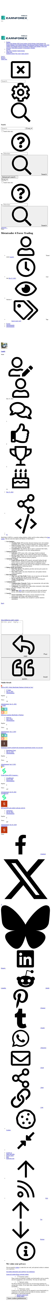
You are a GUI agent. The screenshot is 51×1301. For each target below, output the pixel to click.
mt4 (20, 321)
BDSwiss (8, 717)
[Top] (26, 1178)
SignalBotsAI (9, 778)
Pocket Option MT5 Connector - (9, 775)
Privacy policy (10, 1155)
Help (7, 1157)
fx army (17, 321)
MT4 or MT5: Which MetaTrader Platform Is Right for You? (17, 687)
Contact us (9, 1152)
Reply (2, 603)
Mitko (2, 765)
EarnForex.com (10, 1158)
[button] (20, 151)
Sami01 (12, 257)
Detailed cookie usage (22, 1295)
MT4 (20, 590)
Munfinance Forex (11, 750)
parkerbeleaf (9, 810)
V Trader (8, 690)
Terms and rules (10, 1154)
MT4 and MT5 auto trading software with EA (13, 808)
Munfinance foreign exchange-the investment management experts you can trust (22, 747)
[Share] (26, 513)
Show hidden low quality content (10, 620)
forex (13, 321)
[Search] (20, 101)
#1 (7, 534)
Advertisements (10, 693)
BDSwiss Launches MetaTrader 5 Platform (12, 715)
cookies (17, 1267)
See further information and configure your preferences (20, 1271)
